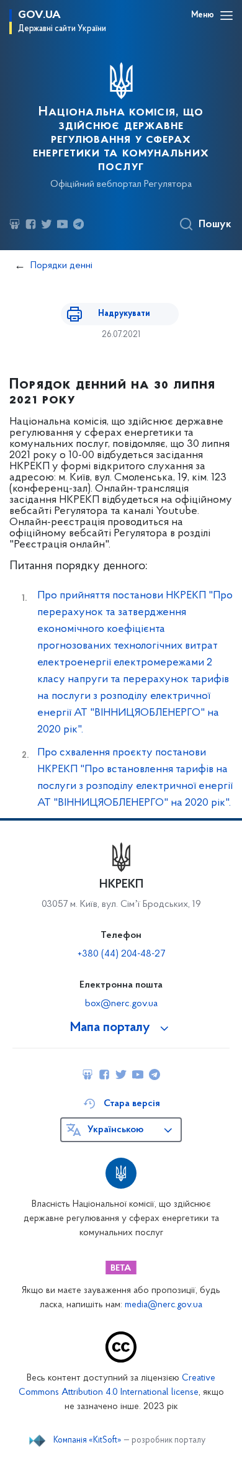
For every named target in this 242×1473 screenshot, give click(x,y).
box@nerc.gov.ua (121, 1004)
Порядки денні (61, 266)
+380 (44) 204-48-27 (121, 954)
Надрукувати (124, 313)
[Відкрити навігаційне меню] (226, 15)
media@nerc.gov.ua (163, 1305)
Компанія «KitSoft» (87, 1440)
